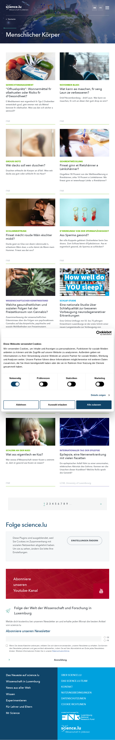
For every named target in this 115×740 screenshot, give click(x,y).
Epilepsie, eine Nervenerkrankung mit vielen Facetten (83, 456)
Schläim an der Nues (18, 450)
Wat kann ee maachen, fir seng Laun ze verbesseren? (81, 90)
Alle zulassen (94, 404)
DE (94, 8)
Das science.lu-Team (74, 681)
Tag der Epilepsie (80, 450)
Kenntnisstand (27, 300)
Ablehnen (21, 404)
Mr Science (13, 713)
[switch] (43, 384)
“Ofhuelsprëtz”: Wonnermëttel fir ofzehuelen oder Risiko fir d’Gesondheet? (28, 92)
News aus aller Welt (18, 688)
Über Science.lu (71, 675)
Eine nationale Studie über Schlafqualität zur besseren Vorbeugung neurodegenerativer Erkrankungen (82, 310)
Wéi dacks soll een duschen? (25, 165)
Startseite (12, 19)
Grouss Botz (13, 161)
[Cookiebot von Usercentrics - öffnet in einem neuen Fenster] (98, 333)
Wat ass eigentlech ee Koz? (24, 454)
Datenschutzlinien (73, 698)
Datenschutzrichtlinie (60, 651)
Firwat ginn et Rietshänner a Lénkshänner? (79, 167)
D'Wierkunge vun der (84, 231)
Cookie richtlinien (73, 704)
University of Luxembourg (78, 483)
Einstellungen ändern (84, 540)
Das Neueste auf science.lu (22, 675)
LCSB (62, 483)
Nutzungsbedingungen (76, 692)
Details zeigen (98, 395)
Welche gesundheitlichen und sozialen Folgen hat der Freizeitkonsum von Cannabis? (27, 308)
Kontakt (67, 686)
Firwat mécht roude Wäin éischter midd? (29, 237)
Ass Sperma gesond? (74, 235)
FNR (8, 121)
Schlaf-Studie (68, 300)
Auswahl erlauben (57, 404)
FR (100, 8)
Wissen (10, 694)
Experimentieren (16, 700)
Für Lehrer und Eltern (19, 707)
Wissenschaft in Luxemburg (23, 681)
